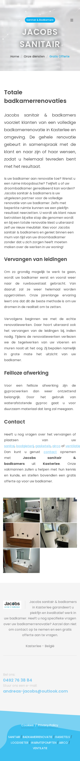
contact (50, 452)
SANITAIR (14, 737)
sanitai (9, 446)
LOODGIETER (19, 743)
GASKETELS (62, 737)
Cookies (27, 725)
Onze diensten (34, 56)
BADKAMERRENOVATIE (37, 737)
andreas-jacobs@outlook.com (35, 691)
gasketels (43, 446)
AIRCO (63, 743)
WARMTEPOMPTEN (43, 743)
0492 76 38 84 (17, 680)
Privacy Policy (48, 725)
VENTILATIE (40, 748)
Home (14, 56)
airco (56, 446)
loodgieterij (25, 446)
